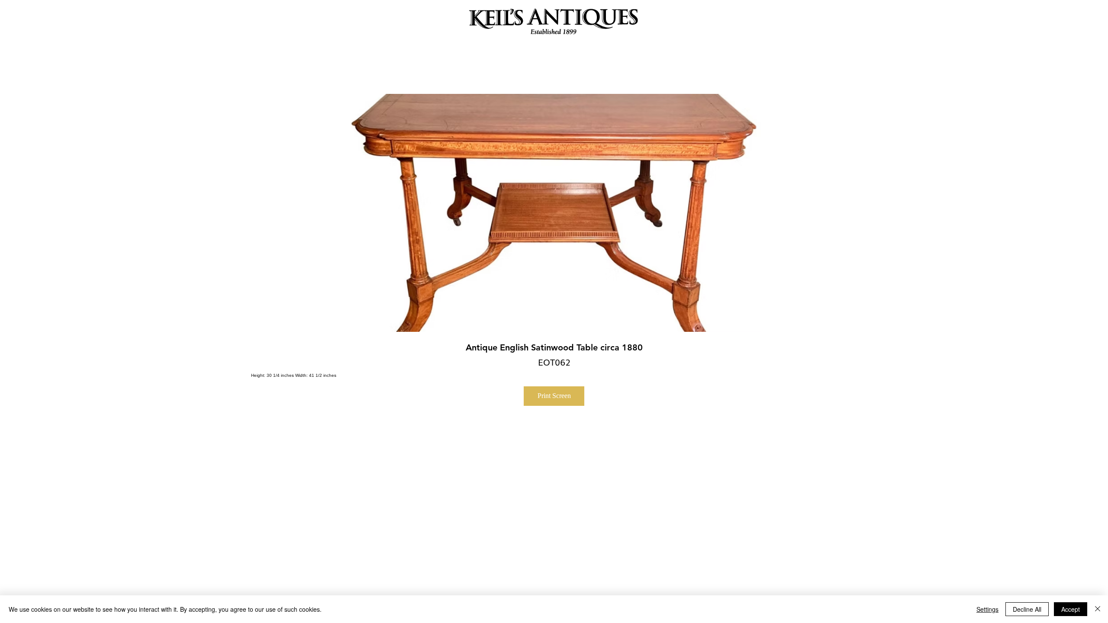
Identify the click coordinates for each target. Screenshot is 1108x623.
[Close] (1097, 609)
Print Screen (554, 395)
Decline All (1027, 609)
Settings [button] (987, 609)
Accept (1070, 609)
